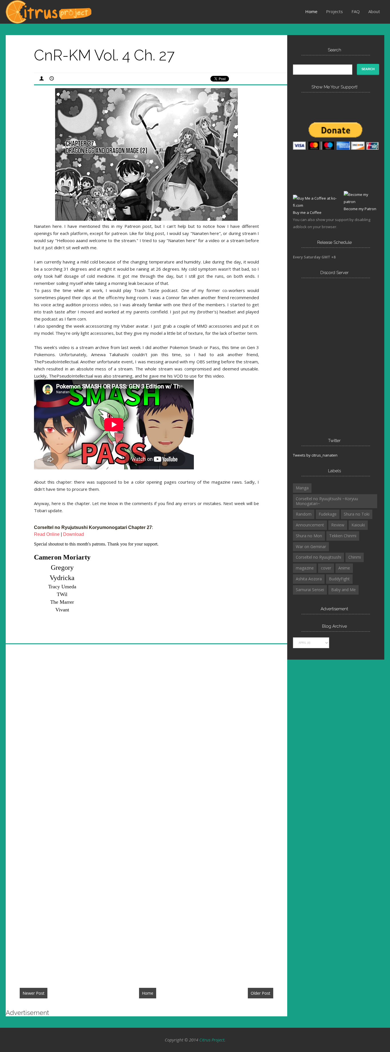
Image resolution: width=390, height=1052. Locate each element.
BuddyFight (339, 578)
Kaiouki (358, 525)
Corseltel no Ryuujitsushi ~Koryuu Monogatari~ (327, 501)
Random (303, 514)
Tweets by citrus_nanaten (315, 455)
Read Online (47, 534)
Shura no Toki (356, 514)
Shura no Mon (309, 535)
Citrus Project (211, 1040)
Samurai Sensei (310, 589)
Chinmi (354, 557)
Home (311, 11)
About (374, 11)
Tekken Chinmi (342, 535)
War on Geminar (311, 546)
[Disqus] (146, 734)
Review (337, 525)
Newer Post (34, 993)
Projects (334, 11)
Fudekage (328, 514)
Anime (344, 568)
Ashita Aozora (309, 578)
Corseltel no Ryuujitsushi (318, 557)
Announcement (310, 525)
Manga (302, 487)
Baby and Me (343, 589)
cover (326, 568)
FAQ (355, 11)
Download (73, 534)
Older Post (260, 993)
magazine (305, 568)
